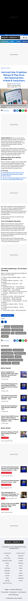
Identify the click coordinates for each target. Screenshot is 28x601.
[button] (12, 41)
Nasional (7, 575)
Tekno (8, 68)
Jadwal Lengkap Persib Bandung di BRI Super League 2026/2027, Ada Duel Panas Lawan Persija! (9, 374)
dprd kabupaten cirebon (15, 360)
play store (5, 336)
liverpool (18, 356)
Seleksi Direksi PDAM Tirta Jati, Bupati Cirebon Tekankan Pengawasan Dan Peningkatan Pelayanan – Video (10, 418)
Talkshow (21, 575)
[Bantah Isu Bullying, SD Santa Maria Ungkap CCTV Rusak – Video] (23, 434)
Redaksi (7, 589)
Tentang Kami (13, 592)
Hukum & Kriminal (6, 485)
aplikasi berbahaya (17, 326)
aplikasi (7, 326)
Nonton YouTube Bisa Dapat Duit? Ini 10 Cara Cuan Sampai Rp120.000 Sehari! (14, 178)
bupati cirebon (6, 363)
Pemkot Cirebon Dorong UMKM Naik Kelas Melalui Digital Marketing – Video (10, 505)
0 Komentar (5, 110)
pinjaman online (20, 333)
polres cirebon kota (7, 356)
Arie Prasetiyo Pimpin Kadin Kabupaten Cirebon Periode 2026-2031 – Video (9, 397)
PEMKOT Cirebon (20, 353)
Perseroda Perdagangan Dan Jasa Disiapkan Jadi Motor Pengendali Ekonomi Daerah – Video (9, 386)
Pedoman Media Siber (16, 589)
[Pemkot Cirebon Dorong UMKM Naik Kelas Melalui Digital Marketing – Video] (23, 506)
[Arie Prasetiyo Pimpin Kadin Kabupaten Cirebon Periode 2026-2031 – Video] (23, 398)
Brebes (7, 563)
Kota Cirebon (5, 437)
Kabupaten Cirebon (6, 472)
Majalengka (7, 570)
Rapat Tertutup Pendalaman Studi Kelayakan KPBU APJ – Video (9, 407)
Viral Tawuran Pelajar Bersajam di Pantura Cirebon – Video (10, 481)
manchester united (7, 353)
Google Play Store (17, 330)
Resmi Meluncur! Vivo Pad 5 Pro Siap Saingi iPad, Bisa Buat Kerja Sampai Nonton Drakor (13, 174)
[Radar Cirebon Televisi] (10, 37)
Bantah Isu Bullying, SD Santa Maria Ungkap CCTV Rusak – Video (9, 433)
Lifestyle (19, 41)
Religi (7, 578)
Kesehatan (25, 41)
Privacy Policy (4, 592)
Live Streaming (4, 41)
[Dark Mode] (23, 38)
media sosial (5, 333)
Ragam (20, 573)
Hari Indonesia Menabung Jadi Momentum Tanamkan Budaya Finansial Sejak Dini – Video (10, 468)
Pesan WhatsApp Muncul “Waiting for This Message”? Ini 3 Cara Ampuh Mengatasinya (10, 494)
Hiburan (21, 580)
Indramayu (7, 568)
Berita (11, 41)
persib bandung (6, 350)
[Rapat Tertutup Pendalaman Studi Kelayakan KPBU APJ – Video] (23, 408)
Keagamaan (21, 578)
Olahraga (7, 580)
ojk (12, 333)
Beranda (3, 68)
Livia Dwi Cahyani (16, 83)
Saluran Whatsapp (14, 594)
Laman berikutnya (7, 315)
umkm (4, 360)
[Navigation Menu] (26, 38)
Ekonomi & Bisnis (21, 553)
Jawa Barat (20, 555)
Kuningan (7, 573)
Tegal (7, 565)
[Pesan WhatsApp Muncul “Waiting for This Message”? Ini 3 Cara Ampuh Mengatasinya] (23, 495)
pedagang (16, 363)
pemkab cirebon (18, 350)
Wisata (20, 568)
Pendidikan (20, 558)
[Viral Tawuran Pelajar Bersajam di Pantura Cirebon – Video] (23, 483)
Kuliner (21, 565)
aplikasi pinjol (6, 330)
